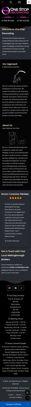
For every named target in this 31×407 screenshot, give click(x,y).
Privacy (18, 395)
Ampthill (13, 347)
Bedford (23, 349)
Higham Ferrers (16, 368)
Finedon (12, 363)
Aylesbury (25, 347)
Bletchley (23, 352)
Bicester (7, 352)
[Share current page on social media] (27, 398)
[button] (9, 288)
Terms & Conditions (15, 397)
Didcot (14, 360)
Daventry (21, 357)
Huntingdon (6, 368)
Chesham (9, 357)
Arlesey (18, 347)
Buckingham (13, 355)
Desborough (7, 360)
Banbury (7, 349)
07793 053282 (23, 20)
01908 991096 (8, 20)
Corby (15, 357)
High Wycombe (20, 365)
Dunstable (20, 360)
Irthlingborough (12, 371)
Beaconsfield (15, 349)
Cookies (10, 395)
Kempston (21, 371)
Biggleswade (15, 352)
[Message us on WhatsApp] (11, 2)
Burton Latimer (23, 355)
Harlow (12, 365)
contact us (4, 270)
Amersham (6, 347)
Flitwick (18, 363)
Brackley (5, 355)
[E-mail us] (19, 2)
